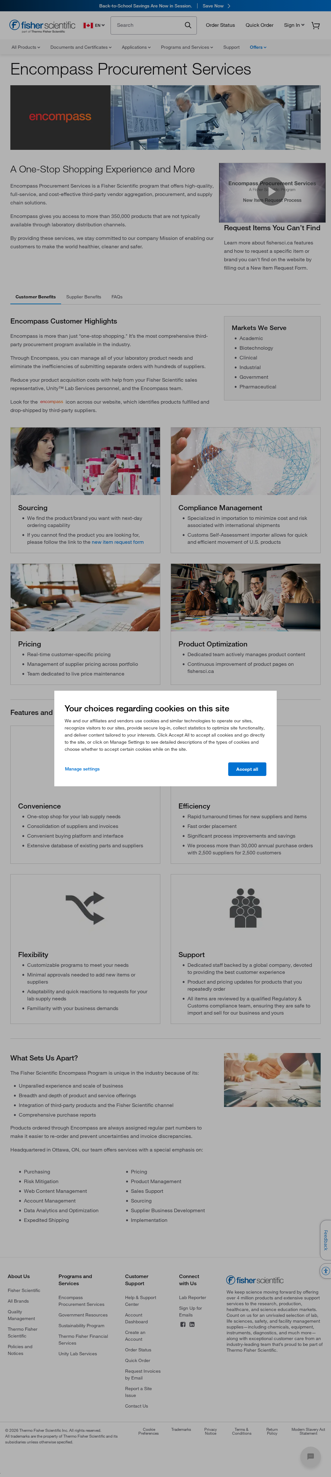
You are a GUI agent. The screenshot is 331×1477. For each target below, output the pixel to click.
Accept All (247, 769)
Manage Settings (82, 769)
